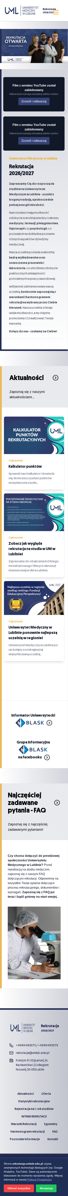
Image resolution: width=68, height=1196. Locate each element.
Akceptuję (46, 1188)
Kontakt (52, 1139)
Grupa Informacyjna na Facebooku (34, 749)
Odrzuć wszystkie (19, 1188)
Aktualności (25, 1093)
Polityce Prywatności (39, 1179)
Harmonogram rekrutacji (27, 1131)
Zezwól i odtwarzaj (33, 101)
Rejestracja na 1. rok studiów (34, 1108)
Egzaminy (50, 1124)
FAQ (55, 1131)
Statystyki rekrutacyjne (34, 1101)
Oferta (46, 1093)
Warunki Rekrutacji (24, 1124)
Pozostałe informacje (25, 1139)
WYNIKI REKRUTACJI (34, 1116)
